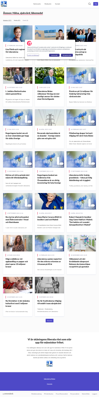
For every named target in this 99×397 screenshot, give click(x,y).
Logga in (94, 394)
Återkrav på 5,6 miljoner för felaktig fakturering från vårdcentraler (81, 94)
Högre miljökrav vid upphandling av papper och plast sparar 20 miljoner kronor (17, 263)
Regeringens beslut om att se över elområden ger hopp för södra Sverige (17, 135)
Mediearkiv (47, 4)
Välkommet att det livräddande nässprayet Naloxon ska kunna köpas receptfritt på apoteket (79, 263)
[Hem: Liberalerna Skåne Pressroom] (4, 4)
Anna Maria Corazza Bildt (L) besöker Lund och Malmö (49, 218)
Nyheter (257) (7, 20)
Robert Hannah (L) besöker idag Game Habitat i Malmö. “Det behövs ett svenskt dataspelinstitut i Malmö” (81, 221)
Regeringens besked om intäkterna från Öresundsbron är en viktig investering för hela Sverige (49, 179)
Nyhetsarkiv (37, 4)
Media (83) (17, 20)
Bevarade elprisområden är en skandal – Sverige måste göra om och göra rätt (48, 135)
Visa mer (49, 320)
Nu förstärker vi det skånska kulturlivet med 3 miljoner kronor (18, 303)
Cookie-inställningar (33, 55)
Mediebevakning (36, 394)
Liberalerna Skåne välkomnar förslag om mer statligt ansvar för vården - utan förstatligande (48, 95)
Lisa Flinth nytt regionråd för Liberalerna (16, 50)
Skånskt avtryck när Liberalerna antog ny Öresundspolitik (77, 52)
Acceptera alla (67, 55)
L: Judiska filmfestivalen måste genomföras (16, 92)
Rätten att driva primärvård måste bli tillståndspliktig (17, 176)
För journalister (74, 394)
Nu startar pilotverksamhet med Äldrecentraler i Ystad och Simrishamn (17, 219)
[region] (50, 49)
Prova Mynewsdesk (62, 394)
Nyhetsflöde (86, 394)
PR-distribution (48, 394)
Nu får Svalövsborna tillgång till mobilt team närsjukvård (49, 302)
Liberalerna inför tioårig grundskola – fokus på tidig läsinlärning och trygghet (80, 177)
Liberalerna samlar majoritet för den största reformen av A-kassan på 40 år (49, 261)
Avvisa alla (54, 55)
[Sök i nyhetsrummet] (89, 4)
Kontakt (57, 4)
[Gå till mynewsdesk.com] (8, 394)
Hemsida (49, 384)
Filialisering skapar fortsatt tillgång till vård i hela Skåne (81, 134)
